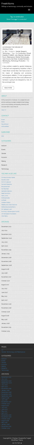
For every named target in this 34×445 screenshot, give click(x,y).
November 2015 (6, 327)
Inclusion (4, 157)
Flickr (3, 122)
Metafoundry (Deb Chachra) (9, 204)
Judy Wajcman (19, 55)
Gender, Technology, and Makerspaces (13, 352)
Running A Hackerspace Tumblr (10, 211)
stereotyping (6, 61)
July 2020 (4, 242)
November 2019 (6, 250)
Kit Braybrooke (5, 198)
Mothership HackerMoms (8, 207)
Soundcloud (4, 124)
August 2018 (5, 269)
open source (6, 59)
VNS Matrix (4, 216)
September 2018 (6, 265)
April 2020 (4, 246)
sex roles (14, 59)
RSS (2, 136)
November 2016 (6, 308)
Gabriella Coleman (6, 191)
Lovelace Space (5, 202)
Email (3, 119)
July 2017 (4, 288)
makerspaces (11, 57)
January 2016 (5, 323)
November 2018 (6, 261)
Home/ (9, 19)
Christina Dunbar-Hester (8, 177)
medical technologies (22, 57)
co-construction (21, 53)
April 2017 (4, 300)
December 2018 (6, 257)
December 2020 (6, 234)
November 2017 (6, 277)
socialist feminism (23, 59)
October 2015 (5, 331)
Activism (4, 145)
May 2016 (4, 319)
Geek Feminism (5, 193)
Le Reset (3, 200)
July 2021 (4, 230)
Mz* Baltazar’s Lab (6, 209)
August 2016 (5, 315)
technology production (18, 61)
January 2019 (5, 253)
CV (2, 350)
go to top (16, 443)
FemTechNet (5, 189)
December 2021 (6, 226)
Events (3, 149)
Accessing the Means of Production (12, 48)
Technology (6, 53)
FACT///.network (6, 182)
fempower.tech (5, 186)
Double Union (5, 179)
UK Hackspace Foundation (8, 213)
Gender (18, 51)
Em (6, 51)
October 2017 (5, 281)
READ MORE (8, 88)
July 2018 (4, 273)
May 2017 (4, 296)
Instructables (5, 126)
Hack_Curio (4, 195)
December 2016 (6, 304)
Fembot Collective (6, 184)
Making (3, 161)
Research (24, 51)
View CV (3, 110)
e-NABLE (11, 55)
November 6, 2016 (9, 32)
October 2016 (5, 312)
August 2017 (5, 284)
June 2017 (4, 292)
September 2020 (6, 238)
